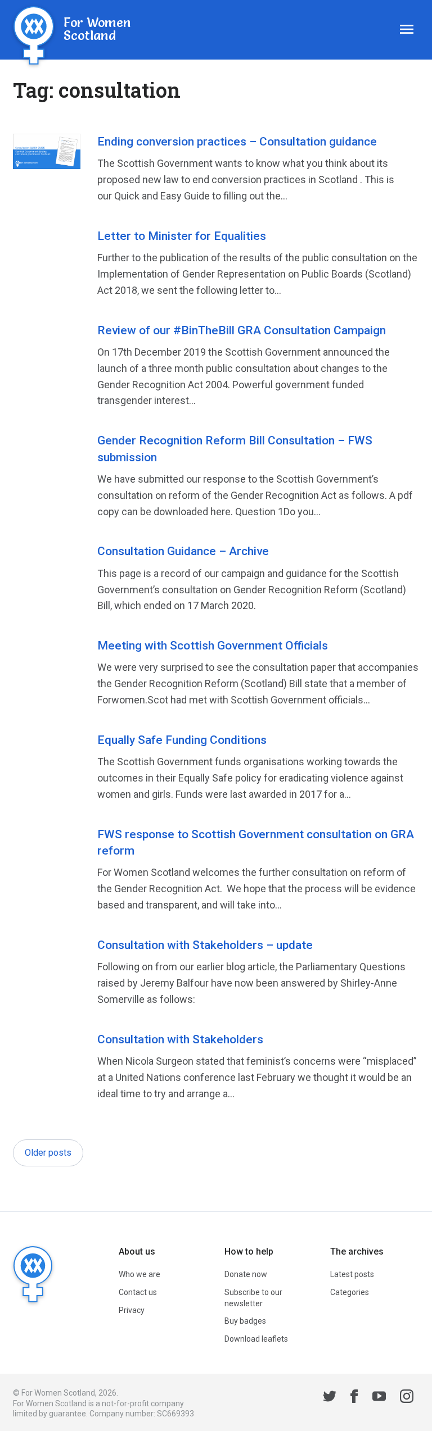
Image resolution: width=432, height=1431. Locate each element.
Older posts (48, 1152)
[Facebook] (354, 1398)
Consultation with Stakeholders (180, 1039)
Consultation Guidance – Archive (183, 551)
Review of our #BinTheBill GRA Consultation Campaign (241, 330)
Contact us (138, 1292)
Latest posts (352, 1274)
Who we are (139, 1274)
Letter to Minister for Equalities (181, 236)
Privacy (132, 1310)
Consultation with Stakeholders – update (205, 945)
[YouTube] (379, 1397)
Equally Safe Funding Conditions (182, 740)
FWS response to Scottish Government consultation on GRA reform (255, 842)
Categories (349, 1292)
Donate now (245, 1274)
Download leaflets (256, 1338)
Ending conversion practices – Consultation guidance (237, 141)
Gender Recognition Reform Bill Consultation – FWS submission (234, 449)
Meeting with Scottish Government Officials (212, 645)
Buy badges (245, 1320)
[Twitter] (329, 1398)
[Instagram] (406, 1398)
